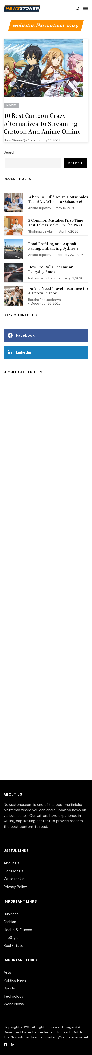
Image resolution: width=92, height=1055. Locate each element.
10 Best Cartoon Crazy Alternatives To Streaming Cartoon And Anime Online (43, 123)
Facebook (25, 335)
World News (14, 1004)
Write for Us (14, 878)
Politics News (15, 980)
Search (9, 152)
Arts (7, 972)
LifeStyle (11, 937)
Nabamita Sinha (40, 278)
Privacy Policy (15, 887)
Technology (14, 996)
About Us (12, 863)
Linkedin (23, 352)
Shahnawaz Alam (41, 231)
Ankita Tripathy (39, 208)
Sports (9, 988)
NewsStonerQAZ (16, 140)
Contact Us (14, 871)
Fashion (10, 921)
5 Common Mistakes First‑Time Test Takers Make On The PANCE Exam (57, 225)
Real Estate (13, 945)
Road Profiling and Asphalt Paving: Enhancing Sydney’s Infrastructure (53, 248)
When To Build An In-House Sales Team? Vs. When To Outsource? (58, 199)
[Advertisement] (46, 583)
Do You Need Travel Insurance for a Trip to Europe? (58, 291)
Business (11, 914)
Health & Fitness (18, 929)
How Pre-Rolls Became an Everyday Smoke (50, 269)
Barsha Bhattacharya (44, 300)
